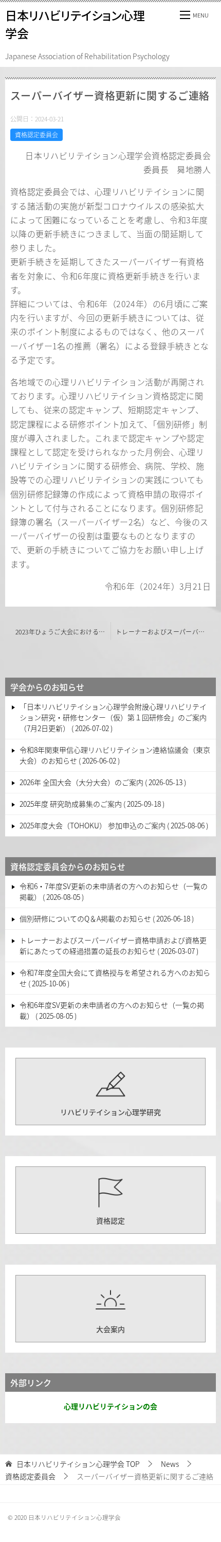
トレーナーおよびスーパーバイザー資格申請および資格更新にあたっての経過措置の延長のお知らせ (113, 945)
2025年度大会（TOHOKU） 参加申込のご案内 (113, 825)
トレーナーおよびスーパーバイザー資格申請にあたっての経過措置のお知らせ (166, 631)
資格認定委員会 (36, 134)
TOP (78, 1464)
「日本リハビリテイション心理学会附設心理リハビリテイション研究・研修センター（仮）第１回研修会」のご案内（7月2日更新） (113, 717)
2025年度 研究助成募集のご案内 (91, 804)
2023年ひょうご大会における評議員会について (62, 631)
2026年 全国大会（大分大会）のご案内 (102, 782)
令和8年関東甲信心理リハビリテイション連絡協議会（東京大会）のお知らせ (115, 755)
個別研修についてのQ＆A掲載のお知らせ (106, 918)
